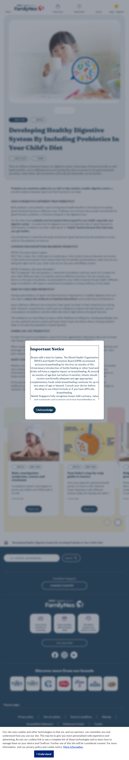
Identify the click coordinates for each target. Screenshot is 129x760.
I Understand (43, 754)
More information (73, 747)
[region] (64, 743)
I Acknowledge (44, 410)
